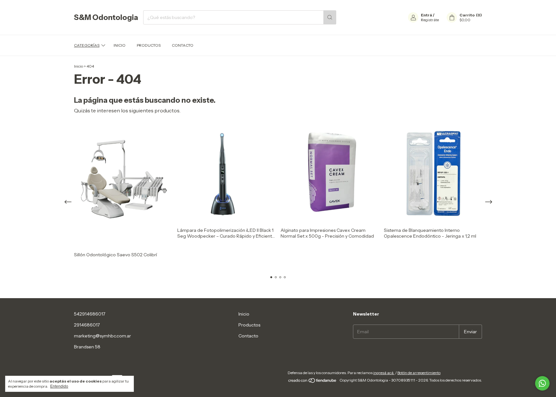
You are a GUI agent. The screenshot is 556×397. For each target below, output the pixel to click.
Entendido (59, 386)
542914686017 (89, 314)
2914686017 (87, 325)
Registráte (430, 19)
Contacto (182, 45)
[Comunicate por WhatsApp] (542, 383)
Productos (149, 45)
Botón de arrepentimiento (418, 372)
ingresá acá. (383, 372)
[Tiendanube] (313, 381)
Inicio (119, 45)
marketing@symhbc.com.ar (102, 336)
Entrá (426, 15)
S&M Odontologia (106, 17)
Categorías (86, 45)
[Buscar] (329, 17)
